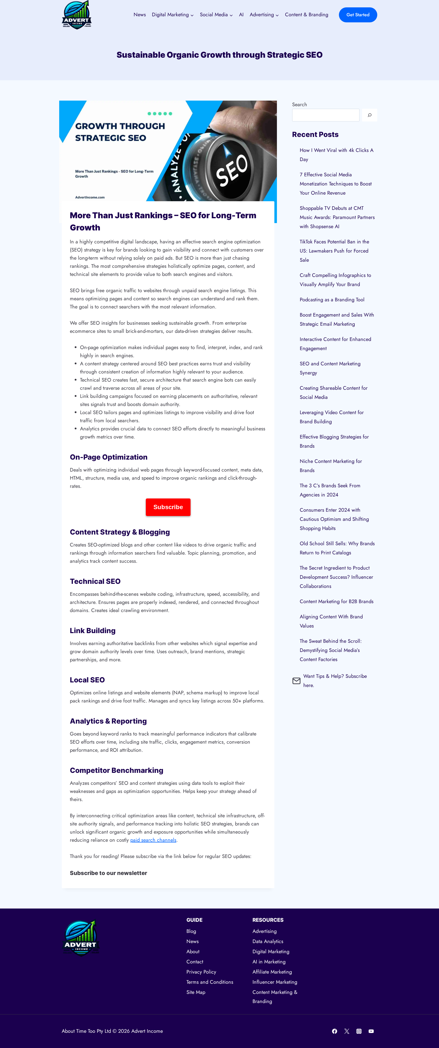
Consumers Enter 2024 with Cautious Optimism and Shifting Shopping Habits (334, 519)
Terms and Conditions (209, 982)
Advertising (265, 931)
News (140, 14)
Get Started (358, 14)
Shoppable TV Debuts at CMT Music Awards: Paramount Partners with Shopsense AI (337, 217)
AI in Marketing (269, 961)
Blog (191, 931)
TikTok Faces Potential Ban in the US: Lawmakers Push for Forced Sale (334, 251)
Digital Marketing (271, 951)
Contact (194, 961)
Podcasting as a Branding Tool (332, 299)
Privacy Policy (201, 972)
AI (241, 14)
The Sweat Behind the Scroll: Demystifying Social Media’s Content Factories (331, 650)
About (192, 951)
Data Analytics (268, 941)
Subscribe (168, 507)
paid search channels (153, 840)
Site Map (195, 992)
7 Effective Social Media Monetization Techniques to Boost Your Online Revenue (336, 184)
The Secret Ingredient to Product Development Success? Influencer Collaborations (336, 577)
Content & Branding (306, 14)
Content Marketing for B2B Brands (336, 601)
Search (299, 104)
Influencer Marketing (275, 982)
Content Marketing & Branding (275, 997)
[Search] (369, 115)
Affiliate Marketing (272, 972)
